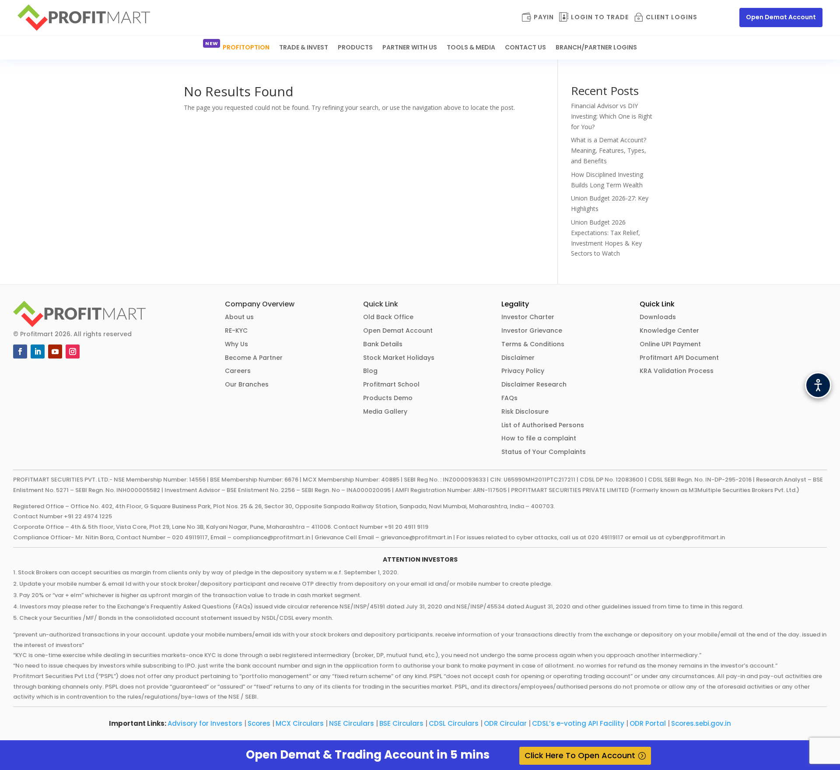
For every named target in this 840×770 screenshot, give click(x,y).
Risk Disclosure (525, 411)
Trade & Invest (303, 48)
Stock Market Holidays (398, 357)
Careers (238, 370)
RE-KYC (236, 330)
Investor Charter (527, 317)
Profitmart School (391, 384)
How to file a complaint (538, 438)
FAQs (509, 398)
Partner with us (409, 48)
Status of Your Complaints (543, 451)
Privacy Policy (522, 370)
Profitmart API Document (679, 357)
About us (239, 317)
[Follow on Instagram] (73, 352)
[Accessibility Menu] (818, 385)
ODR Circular (505, 723)
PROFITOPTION (246, 48)
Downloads (658, 317)
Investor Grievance (531, 330)
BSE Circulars (401, 723)
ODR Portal (648, 723)
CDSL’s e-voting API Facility (578, 723)
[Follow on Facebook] (20, 352)
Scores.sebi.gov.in (701, 723)
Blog (370, 370)
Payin (544, 17)
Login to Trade (600, 17)
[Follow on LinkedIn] (38, 352)
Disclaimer (518, 357)
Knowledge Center (669, 330)
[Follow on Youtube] (55, 352)
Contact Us (525, 48)
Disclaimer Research (534, 384)
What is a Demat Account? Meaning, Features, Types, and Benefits (608, 150)
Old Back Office (388, 317)
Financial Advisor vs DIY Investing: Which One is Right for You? (611, 116)
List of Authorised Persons (542, 425)
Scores (259, 723)
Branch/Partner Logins (596, 48)
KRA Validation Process (677, 370)
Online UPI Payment (670, 344)
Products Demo (388, 398)
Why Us (236, 344)
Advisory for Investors (205, 723)
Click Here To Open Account (580, 755)
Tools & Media (471, 48)
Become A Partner (254, 357)
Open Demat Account (781, 17)
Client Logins (671, 17)
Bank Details (382, 344)
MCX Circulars (300, 723)
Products (355, 48)
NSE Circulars (351, 723)
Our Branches (247, 384)
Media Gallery (385, 411)
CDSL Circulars (454, 723)
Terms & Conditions (532, 344)
